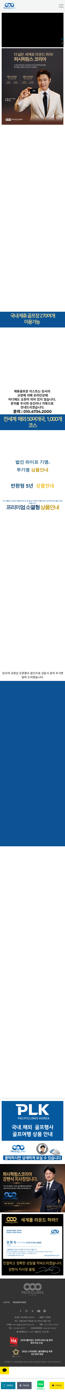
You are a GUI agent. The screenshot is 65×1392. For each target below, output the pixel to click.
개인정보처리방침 (19, 1302)
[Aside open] (61, 6)
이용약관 (6, 1302)
